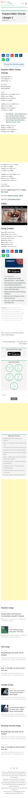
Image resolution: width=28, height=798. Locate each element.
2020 (8, 307)
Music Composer (12, 314)
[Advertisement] (14, 39)
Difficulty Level (11, 309)
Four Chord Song (9, 311)
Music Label (19, 314)
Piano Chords (7, 316)
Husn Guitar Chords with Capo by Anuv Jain (14, 447)
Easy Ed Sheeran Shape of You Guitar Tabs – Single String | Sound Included (17, 709)
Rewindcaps (17, 791)
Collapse (21, 64)
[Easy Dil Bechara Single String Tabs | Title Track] (4, 629)
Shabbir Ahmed (15, 318)
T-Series (6, 320)
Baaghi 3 (16, 307)
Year (21, 320)
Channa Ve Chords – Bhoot (15, 195)
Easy (16, 309)
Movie (6, 314)
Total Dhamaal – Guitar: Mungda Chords (16, 114)
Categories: (4, 307)
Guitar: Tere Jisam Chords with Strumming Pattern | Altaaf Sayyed (17, 692)
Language (22, 313)
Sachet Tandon (14, 316)
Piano (2, 316)
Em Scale (20, 309)
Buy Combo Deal (14, 386)
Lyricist (2, 314)
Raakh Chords (11, 190)
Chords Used (4, 309)
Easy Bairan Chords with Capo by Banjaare (14, 450)
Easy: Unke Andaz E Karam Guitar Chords (14, 475)
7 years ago (3, 611)
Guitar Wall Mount (18, 377)
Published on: (5, 20)
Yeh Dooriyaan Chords (14, 199)
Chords (20, 307)
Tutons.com (20, 793)
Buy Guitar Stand (9, 377)
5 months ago (4, 650)
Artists (11, 307)
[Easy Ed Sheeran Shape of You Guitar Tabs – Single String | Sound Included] (4, 708)
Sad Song (9, 318)
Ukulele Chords (16, 320)
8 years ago (12, 688)
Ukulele (10, 320)
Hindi (18, 313)
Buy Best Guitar (9, 368)
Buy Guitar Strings (18, 368)
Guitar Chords (13, 313)
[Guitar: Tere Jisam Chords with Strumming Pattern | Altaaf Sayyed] (4, 691)
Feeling (3, 311)
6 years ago (12, 627)
